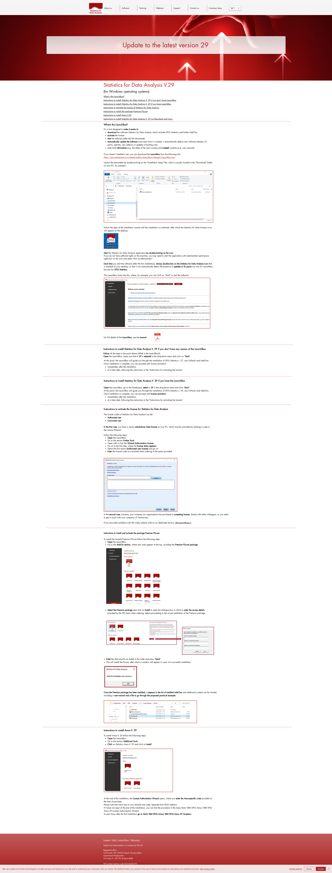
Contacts (106, 840)
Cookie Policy (123, 840)
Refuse (309, 869)
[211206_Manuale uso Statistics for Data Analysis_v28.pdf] (157, 337)
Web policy (135, 840)
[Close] (328, 869)
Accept (321, 869)
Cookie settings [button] (295, 869)
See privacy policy (207, 869)
